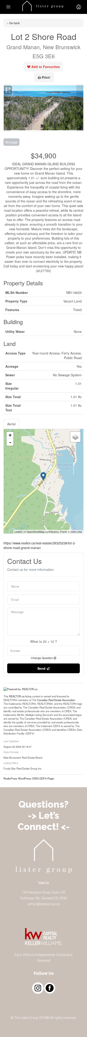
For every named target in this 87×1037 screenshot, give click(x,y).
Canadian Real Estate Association (56, 700)
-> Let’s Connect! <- (44, 821)
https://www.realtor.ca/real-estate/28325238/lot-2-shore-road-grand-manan (39, 545)
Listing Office (10, 763)
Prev (7, 108)
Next (79, 108)
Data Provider (11, 752)
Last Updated (11, 741)
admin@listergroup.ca (43, 904)
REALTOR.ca (16, 696)
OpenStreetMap (36, 531)
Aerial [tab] (11, 424)
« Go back (13, 23)
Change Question (42, 658)
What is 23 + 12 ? (43, 642)
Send (41, 668)
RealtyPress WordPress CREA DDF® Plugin (28, 778)
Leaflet (18, 531)
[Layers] (75, 437)
